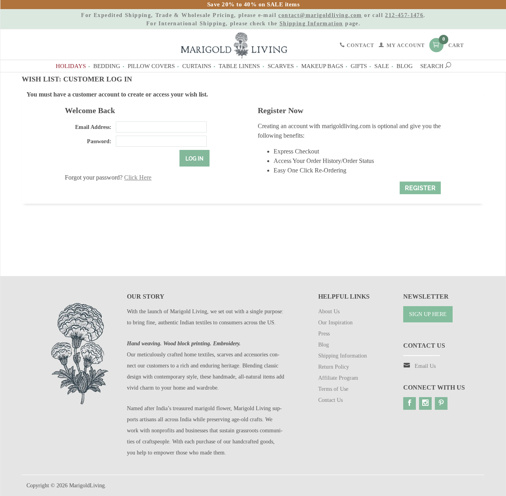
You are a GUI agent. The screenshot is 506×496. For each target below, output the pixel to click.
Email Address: (93, 127)
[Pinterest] (441, 403)
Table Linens (239, 65)
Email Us (425, 366)
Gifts (359, 65)
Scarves (281, 65)
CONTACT (359, 45)
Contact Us (330, 400)
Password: (99, 141)
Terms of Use (333, 389)
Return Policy (333, 367)
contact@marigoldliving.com (320, 15)
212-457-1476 (404, 15)
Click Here (137, 177)
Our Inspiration (335, 323)
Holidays (71, 65)
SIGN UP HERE (428, 314)
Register (420, 188)
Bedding (106, 65)
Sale (381, 65)
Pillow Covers (151, 65)
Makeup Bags (322, 65)
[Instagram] (425, 403)
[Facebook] (409, 403)
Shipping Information (311, 24)
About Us (329, 311)
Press (324, 334)
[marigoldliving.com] (234, 45)
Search (432, 65)
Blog (404, 65)
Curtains (196, 65)
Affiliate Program (338, 378)
